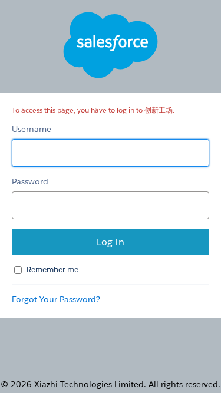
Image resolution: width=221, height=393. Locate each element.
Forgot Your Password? (56, 299)
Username (31, 129)
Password (30, 181)
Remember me (52, 270)
